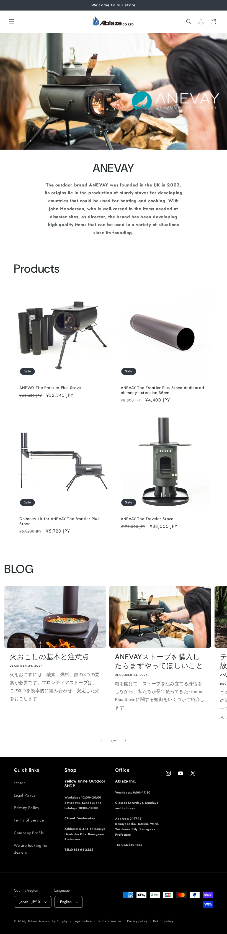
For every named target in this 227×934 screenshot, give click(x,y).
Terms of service (109, 921)
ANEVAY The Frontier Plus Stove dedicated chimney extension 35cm (162, 390)
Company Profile (29, 833)
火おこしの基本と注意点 (49, 656)
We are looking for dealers (31, 849)
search (20, 782)
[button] (12, 22)
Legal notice (83, 921)
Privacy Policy (26, 807)
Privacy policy (137, 921)
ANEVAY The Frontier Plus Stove (50, 387)
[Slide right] (126, 741)
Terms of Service (29, 820)
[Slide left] (101, 741)
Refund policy (163, 921)
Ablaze (32, 921)
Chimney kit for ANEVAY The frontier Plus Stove (59, 521)
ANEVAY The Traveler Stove (147, 518)
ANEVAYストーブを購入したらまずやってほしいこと (159, 661)
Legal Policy (24, 795)
